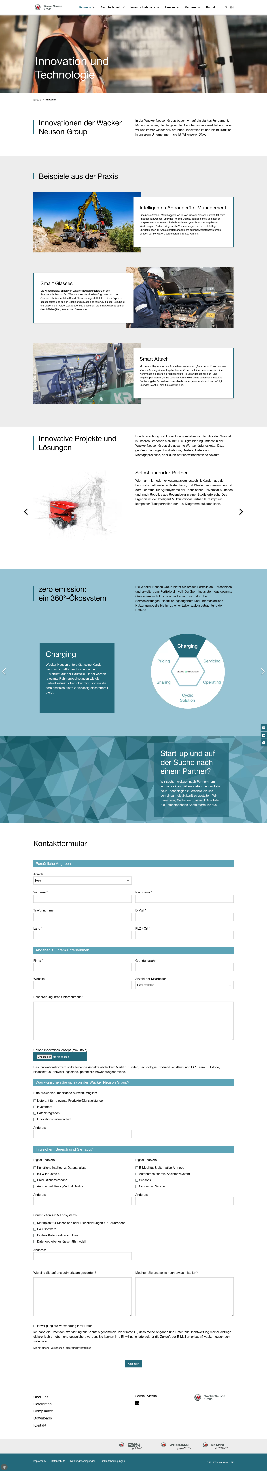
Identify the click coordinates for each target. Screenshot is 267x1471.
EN (232, 7)
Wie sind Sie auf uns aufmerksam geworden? (64, 1273)
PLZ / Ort (142, 928)
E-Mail (140, 910)
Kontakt (211, 7)
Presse (170, 7)
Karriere (190, 7)
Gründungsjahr (145, 961)
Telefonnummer (44, 910)
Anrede (38, 874)
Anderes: (39, 1128)
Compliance (43, 1411)
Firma (38, 961)
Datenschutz (58, 1460)
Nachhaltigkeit (110, 7)
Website (39, 979)
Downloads (42, 1418)
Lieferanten (42, 1404)
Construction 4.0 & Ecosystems (55, 1215)
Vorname (40, 892)
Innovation (50, 100)
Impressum (39, 1460)
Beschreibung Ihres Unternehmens (58, 997)
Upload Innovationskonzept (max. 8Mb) (60, 1050)
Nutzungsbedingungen (82, 1460)
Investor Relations (142, 7)
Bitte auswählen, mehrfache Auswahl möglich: (65, 1093)
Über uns (40, 1397)
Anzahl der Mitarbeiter (150, 979)
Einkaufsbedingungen (113, 1460)
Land (37, 928)
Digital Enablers (44, 1160)
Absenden (133, 1363)
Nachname (143, 892)
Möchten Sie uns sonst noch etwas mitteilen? (166, 1273)
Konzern (85, 7)
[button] (26, 511)
